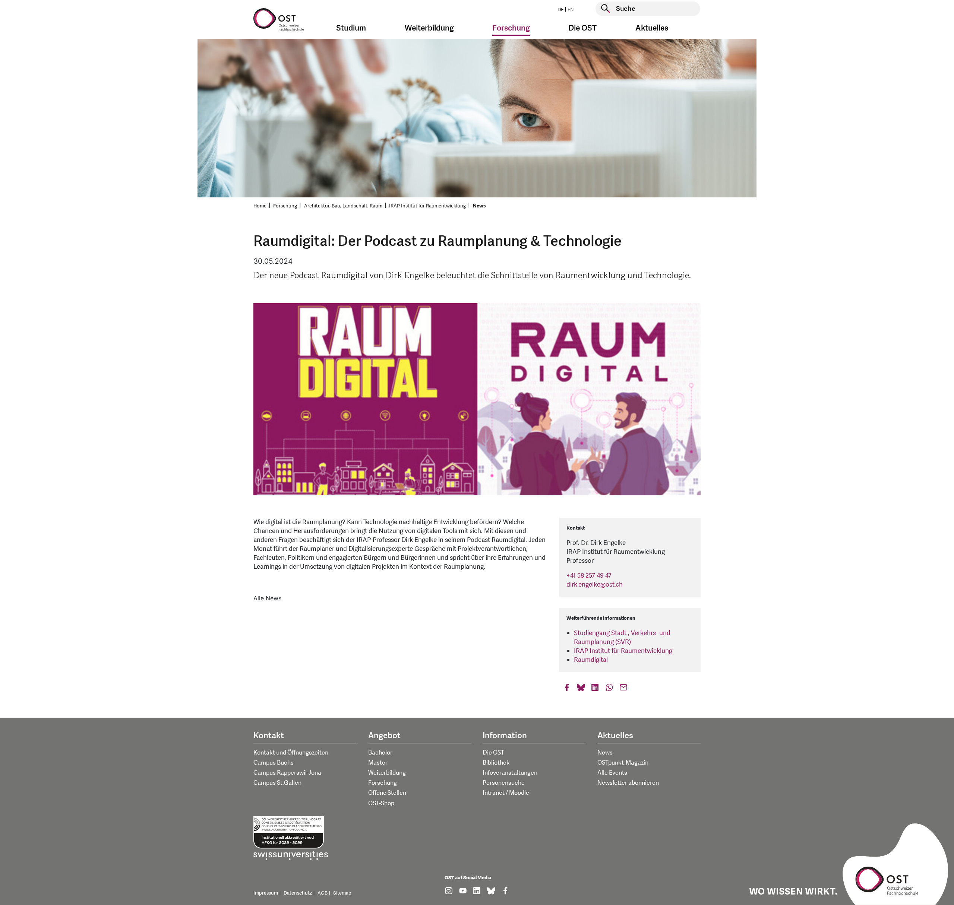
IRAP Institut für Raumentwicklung (427, 206)
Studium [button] (351, 28)
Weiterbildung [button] (429, 28)
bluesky (581, 689)
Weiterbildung (387, 773)
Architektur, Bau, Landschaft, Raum (343, 206)
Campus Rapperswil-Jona (287, 773)
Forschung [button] (511, 28)
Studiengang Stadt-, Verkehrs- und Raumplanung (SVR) (622, 637)
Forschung (285, 206)
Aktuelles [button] (651, 28)
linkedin (595, 689)
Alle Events (612, 773)
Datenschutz (298, 893)
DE (560, 9)
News (479, 206)
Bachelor (380, 753)
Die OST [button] (582, 28)
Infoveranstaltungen (510, 773)
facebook (567, 689)
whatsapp (609, 689)
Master (378, 763)
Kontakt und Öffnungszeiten (290, 753)
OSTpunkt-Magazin (622, 763)
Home (259, 206)
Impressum (265, 893)
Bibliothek (496, 763)
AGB (323, 893)
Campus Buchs (273, 763)
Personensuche (504, 783)
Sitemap (342, 893)
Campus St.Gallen (277, 783)
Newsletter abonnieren (628, 783)
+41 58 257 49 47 (589, 575)
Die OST (493, 753)
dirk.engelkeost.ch (594, 584)
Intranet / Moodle (506, 793)
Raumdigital (591, 659)
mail (623, 689)
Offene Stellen (387, 793)
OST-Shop (381, 803)
